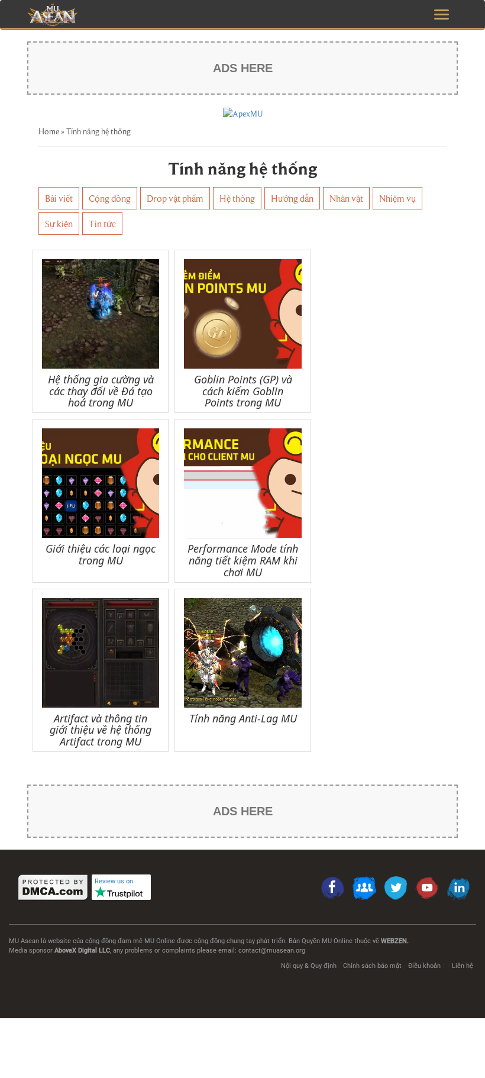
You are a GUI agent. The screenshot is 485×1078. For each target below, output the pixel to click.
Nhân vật (346, 198)
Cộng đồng (110, 198)
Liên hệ (462, 966)
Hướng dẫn (292, 198)
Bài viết (59, 198)
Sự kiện (59, 224)
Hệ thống (237, 198)
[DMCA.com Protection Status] (53, 887)
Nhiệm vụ (397, 198)
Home (48, 131)
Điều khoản (424, 966)
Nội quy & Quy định (309, 966)
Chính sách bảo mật (372, 966)
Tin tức (102, 224)
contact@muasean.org (271, 950)
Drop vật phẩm (175, 198)
